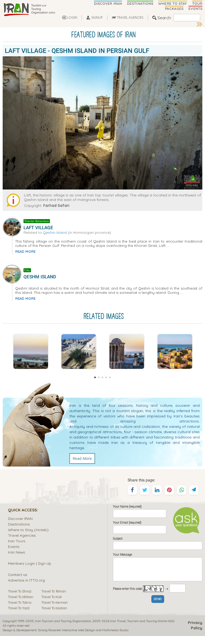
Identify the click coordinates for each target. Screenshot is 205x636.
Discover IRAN (20, 518)
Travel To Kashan (54, 608)
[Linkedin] (157, 490)
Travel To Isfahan (20, 597)
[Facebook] (132, 490)
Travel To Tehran (53, 591)
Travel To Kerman (54, 602)
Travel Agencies (22, 535)
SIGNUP (97, 17)
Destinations (19, 524)
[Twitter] (144, 490)
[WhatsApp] (181, 490)
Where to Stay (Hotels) (28, 529)
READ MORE (25, 251)
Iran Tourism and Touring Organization (63, 621)
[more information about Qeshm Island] (13, 273)
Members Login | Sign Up (29, 563)
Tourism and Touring (142, 621)
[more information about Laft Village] (13, 226)
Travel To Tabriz (19, 602)
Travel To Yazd (18, 608)
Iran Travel (118, 621)
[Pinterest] (169, 490)
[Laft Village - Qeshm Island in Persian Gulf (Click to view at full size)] (30, 351)
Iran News (16, 552)
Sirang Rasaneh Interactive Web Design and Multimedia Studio (83, 630)
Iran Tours (16, 541)
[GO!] (199, 24)
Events (13, 546)
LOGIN (72, 17)
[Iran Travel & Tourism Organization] (29, 10)
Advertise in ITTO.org (26, 580)
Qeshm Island (55, 232)
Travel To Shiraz (19, 591)
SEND (158, 599)
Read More (82, 458)
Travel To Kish (51, 597)
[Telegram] (194, 490)
